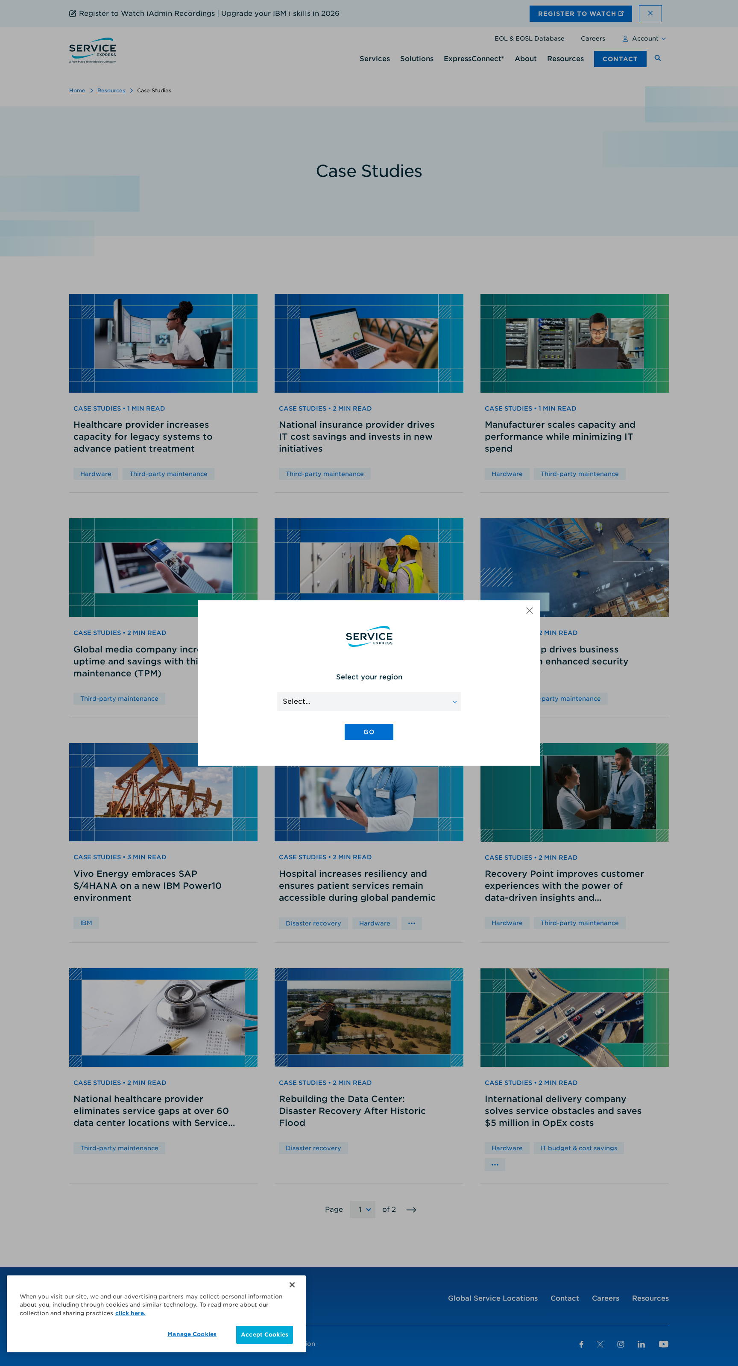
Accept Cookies (264, 1334)
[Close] (292, 1284)
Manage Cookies (192, 1334)
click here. (130, 1313)
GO (369, 732)
